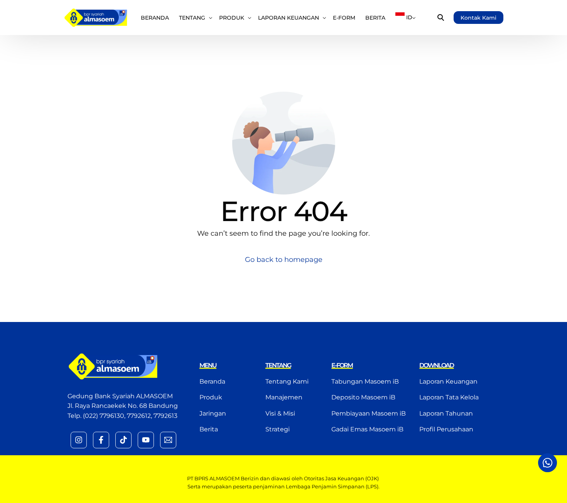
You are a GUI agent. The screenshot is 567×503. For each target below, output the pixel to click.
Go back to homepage (283, 259)
